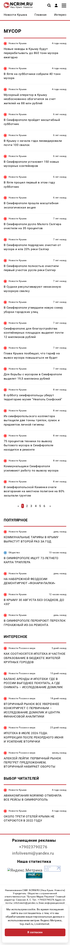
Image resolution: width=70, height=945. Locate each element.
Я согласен (35, 932)
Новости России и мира (22, 648)
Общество (14, 552)
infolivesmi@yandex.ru (33, 853)
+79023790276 (33, 847)
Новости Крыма (18, 43)
